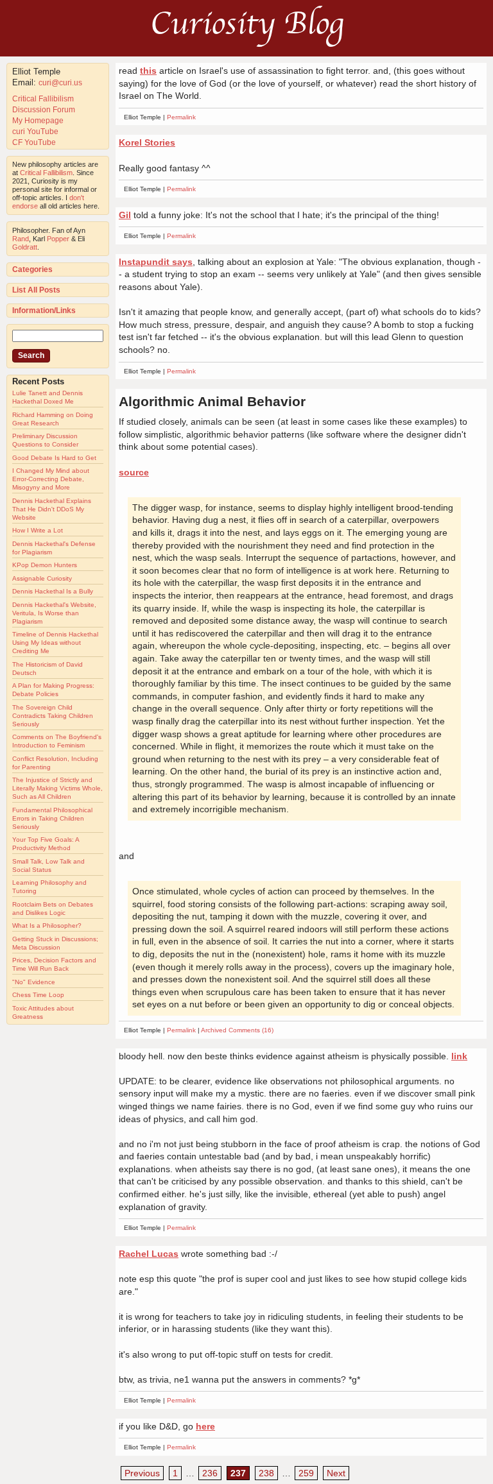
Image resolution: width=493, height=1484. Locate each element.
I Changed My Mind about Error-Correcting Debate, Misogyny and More (50, 479)
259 (306, 1473)
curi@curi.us (60, 82)
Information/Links (44, 310)
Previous (142, 1473)
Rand (20, 239)
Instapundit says (156, 262)
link (459, 1056)
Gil (125, 215)
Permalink (181, 117)
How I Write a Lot (37, 530)
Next (336, 1473)
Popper (58, 239)
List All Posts (36, 290)
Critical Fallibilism (43, 98)
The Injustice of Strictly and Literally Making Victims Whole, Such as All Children (57, 788)
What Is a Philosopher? (47, 925)
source (134, 472)
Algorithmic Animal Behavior (212, 401)
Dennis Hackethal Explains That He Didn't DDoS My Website (51, 509)
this (148, 70)
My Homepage (38, 120)
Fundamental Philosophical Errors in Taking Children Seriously (52, 818)
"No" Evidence (33, 981)
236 (210, 1473)
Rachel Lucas (148, 1254)
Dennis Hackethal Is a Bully (52, 591)
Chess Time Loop (38, 994)
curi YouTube (35, 131)
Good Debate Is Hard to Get (54, 457)
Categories (32, 269)
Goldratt (24, 247)
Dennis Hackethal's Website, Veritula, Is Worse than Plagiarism (54, 613)
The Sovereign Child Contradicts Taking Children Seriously (52, 716)
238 (266, 1473)
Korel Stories (147, 142)
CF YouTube (34, 142)
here (205, 1426)
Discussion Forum (43, 109)
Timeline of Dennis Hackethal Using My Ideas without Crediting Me (55, 642)
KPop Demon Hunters (44, 564)
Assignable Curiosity (42, 578)
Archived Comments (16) (237, 1030)
